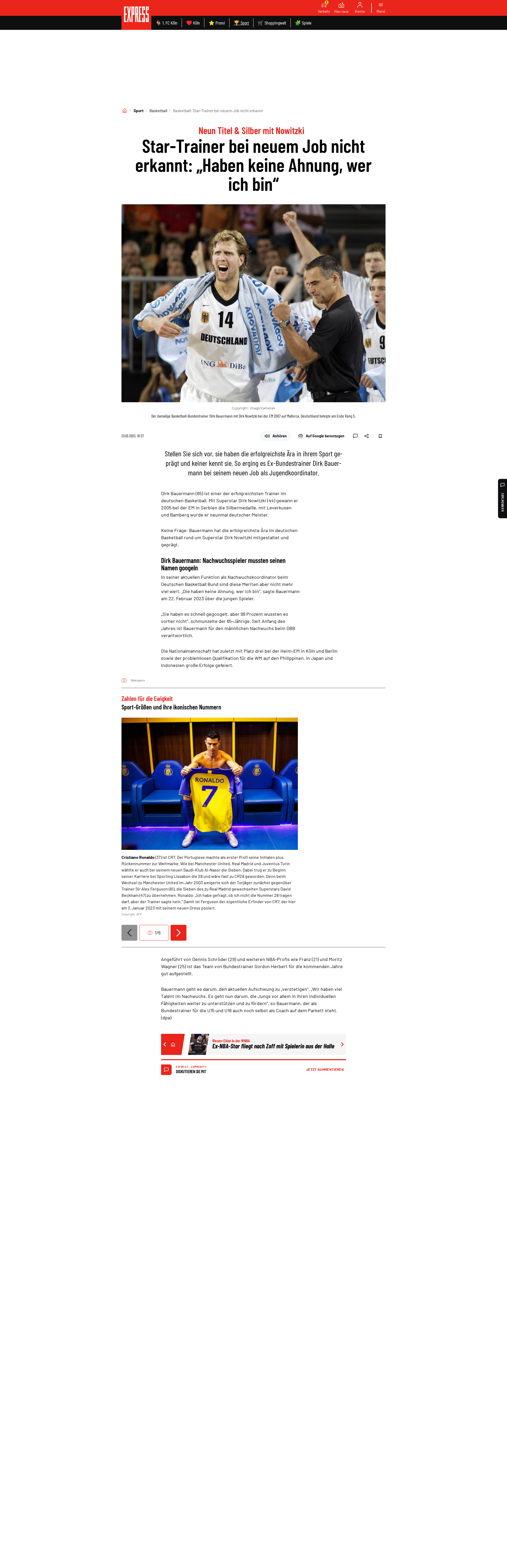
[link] (136, 15)
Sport (139, 110)
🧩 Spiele (303, 23)
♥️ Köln (193, 23)
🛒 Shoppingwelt (272, 23)
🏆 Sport (241, 23)
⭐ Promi (217, 23)
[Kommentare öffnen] (355, 436)
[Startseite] (124, 110)
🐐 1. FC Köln (166, 23)
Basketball (158, 110)
